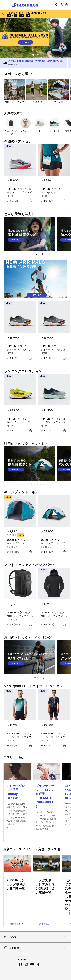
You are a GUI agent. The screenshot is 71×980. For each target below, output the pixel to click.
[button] (38, 54)
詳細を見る (15, 924)
